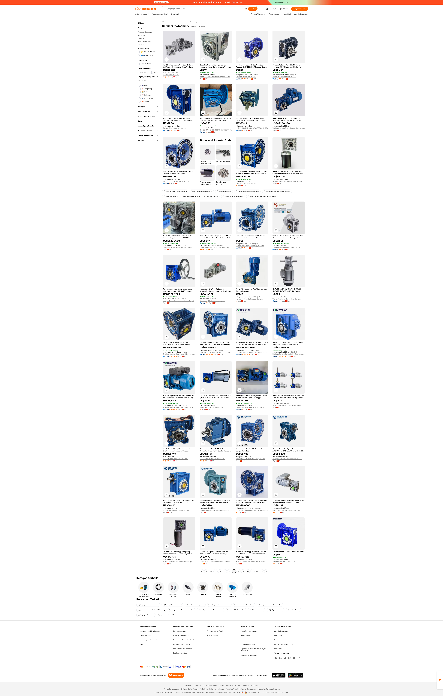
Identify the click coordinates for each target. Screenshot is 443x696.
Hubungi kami (245, 635)
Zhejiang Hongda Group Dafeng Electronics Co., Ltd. (288, 128)
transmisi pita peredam (237, 610)
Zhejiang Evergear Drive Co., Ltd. (284, 561)
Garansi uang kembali (181, 635)
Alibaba (164, 22)
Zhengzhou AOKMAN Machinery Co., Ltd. (250, 459)
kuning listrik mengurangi (173, 605)
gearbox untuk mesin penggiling (176, 191)
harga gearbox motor (147, 615)
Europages (255, 685)
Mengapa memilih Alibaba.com (150, 631)
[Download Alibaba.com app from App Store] (279, 675)
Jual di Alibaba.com (281, 631)
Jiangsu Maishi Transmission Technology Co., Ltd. (179, 247)
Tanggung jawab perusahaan (150, 640)
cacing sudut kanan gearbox (234, 196)
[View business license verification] (242, 692)
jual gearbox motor (276, 610)
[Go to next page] (266, 571)
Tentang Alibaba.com (148, 626)
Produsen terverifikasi (215, 631)
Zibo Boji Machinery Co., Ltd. (246, 183)
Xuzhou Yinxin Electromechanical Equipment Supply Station (179, 561)
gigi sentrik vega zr (257, 610)
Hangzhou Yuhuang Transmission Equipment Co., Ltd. (288, 405)
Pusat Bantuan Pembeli (249, 631)
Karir (141, 644)
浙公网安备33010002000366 (259, 692)
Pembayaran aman (179, 631)
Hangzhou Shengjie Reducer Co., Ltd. (249, 299)
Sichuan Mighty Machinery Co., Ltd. (212, 301)
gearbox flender (294, 610)
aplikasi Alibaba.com (261, 675)
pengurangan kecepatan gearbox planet (263, 196)
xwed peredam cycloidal (196, 605)
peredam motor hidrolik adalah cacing (152, 610)
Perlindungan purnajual (181, 644)
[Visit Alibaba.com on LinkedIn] (280, 658)
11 (252, 571)
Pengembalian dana (248, 644)
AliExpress (188, 685)
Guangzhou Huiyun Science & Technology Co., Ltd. (288, 181)
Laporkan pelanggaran (249, 655)
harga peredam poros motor (149, 605)
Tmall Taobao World (210, 685)
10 (248, 571)
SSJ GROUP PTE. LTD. (171, 75)
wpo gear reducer (212, 196)
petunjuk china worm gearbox (220, 605)
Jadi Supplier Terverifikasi (283, 644)
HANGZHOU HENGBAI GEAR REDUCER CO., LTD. (216, 130)
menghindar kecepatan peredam (271, 605)
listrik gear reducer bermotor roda (212, 610)
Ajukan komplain (246, 640)
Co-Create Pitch (145, 635)
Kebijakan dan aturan (180, 653)
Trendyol (246, 685)
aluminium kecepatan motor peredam (278, 191)
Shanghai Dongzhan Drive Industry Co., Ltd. (287, 510)
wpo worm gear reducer (192, 196)
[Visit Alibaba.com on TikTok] (298, 658)
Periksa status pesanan (282, 640)
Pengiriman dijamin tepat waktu (184, 640)
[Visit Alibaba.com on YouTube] (294, 658)
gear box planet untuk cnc (245, 605)
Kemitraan (278, 649)
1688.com (197, 685)
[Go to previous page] (202, 571)
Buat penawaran (213, 635)
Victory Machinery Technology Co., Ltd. (250, 246)
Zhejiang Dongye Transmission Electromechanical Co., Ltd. (179, 354)
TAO (239, 685)
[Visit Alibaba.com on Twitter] (285, 658)
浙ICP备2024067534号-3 (280, 692)
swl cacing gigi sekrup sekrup (202, 191)
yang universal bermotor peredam (183, 610)
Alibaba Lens (153, 675)
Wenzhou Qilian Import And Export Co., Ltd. (215, 77)
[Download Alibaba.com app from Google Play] (295, 675)
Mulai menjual (279, 635)
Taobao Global (231, 685)
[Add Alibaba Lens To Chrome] (176, 675)
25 (261, 571)
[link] (440, 674)
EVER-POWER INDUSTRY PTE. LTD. (175, 459)
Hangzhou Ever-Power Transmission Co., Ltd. (252, 510)
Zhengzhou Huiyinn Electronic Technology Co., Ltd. (216, 247)
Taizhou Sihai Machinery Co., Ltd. (284, 77)
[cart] (275, 9)
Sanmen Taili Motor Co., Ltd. (246, 77)
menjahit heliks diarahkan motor (248, 191)
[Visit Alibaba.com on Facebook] (275, 658)
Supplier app (225, 675)
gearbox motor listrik (167, 615)
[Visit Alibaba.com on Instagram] (289, 658)
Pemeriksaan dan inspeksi (182, 649)
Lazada (221, 685)
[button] (245, 8)
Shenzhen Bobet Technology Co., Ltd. (213, 407)
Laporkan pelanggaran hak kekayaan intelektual (253, 650)
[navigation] (147, 296)
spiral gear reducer (225, 191)
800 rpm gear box (172, 196)
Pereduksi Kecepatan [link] (192, 22)
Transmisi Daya (176, 22)
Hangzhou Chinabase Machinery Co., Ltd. (177, 181)
